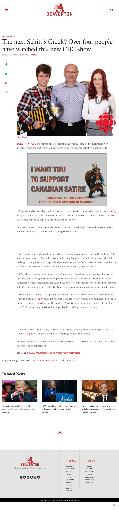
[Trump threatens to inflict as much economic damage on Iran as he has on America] (19, 391)
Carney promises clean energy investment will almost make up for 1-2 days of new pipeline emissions (99, 409)
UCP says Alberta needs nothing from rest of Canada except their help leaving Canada (59, 409)
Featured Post (60, 353)
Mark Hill (24, 55)
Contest (69, 466)
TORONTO (23, 143)
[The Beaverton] (59, 9)
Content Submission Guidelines (89, 477)
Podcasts (89, 482)
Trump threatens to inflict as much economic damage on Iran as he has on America (18, 409)
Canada (29, 333)
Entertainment (8, 37)
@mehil (34, 55)
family (113, 211)
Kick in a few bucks (46, 360)
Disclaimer (69, 469)
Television (74, 353)
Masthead (89, 471)
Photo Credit (22, 137)
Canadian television (37, 353)
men (40, 298)
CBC (33, 143)
